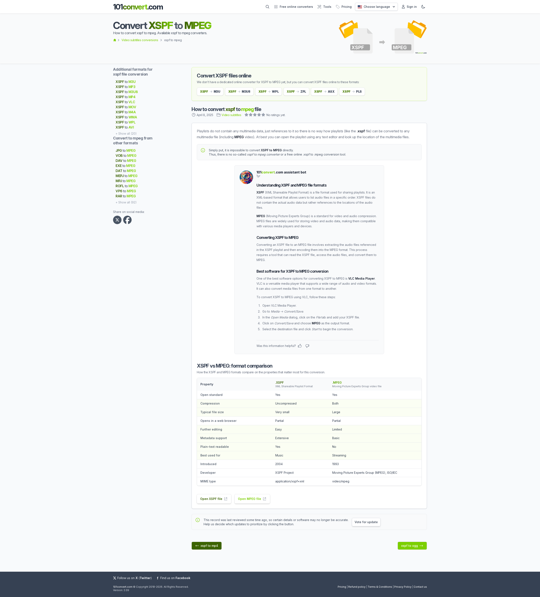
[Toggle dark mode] (423, 7)
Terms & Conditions (380, 586)
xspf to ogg (409, 545)
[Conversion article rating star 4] (259, 115)
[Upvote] (300, 346)
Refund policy (357, 586)
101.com (138, 7)
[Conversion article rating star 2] (251, 115)
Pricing (342, 586)
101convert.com (122, 586)
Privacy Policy (403, 586)
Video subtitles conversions (140, 40)
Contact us (420, 586)
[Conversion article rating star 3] (255, 115)
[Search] (267, 7)
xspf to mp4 (209, 545)
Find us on (175, 578)
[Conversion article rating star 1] (246, 115)
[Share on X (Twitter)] (118, 220)
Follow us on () (134, 578)
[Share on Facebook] (128, 220)
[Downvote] (307, 346)
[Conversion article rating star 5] (263, 115)
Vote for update (366, 522)
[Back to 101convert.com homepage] (114, 40)
